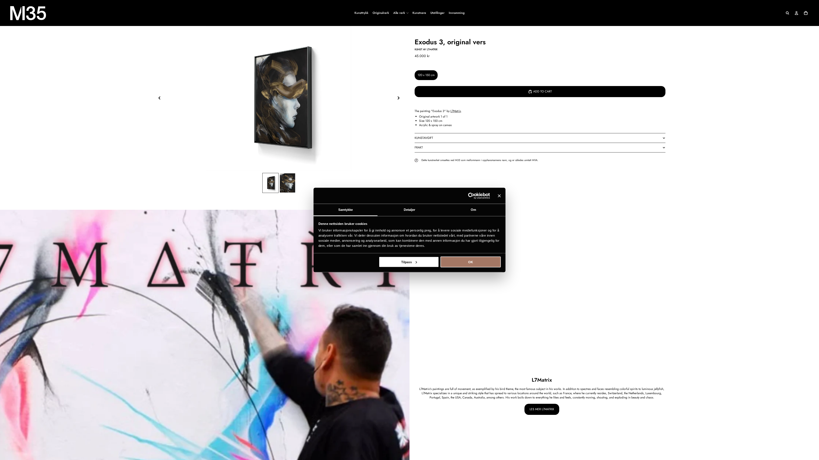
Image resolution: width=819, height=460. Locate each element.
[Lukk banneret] (499, 195)
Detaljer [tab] (409, 209)
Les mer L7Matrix (542, 409)
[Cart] (805, 13)
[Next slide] (399, 98)
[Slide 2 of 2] (287, 183)
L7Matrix (455, 111)
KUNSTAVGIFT (424, 138)
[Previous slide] (158, 98)
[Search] (787, 13)
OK (470, 262)
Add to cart (542, 91)
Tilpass (406, 262)
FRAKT (419, 147)
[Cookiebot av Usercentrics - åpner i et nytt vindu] (471, 196)
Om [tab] (473, 209)
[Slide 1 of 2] (270, 183)
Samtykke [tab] (345, 209)
